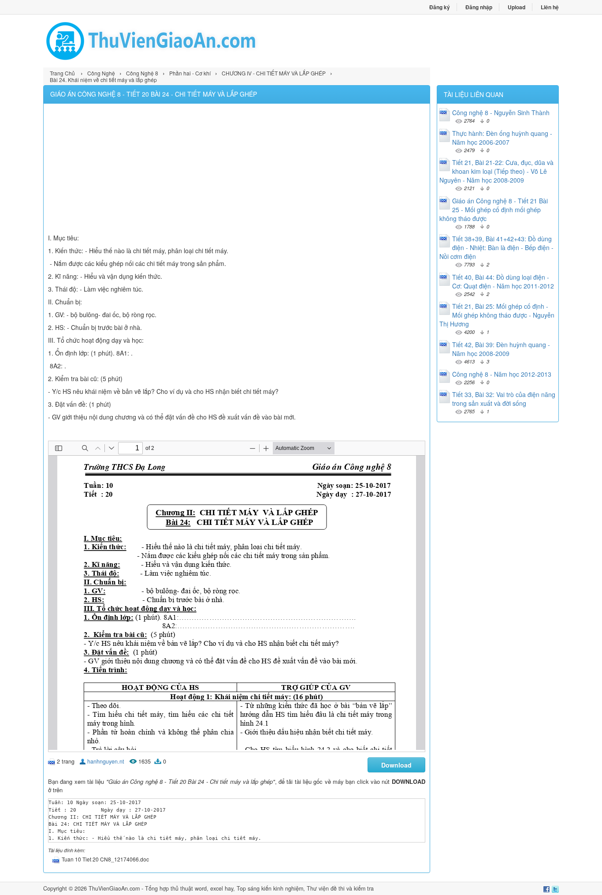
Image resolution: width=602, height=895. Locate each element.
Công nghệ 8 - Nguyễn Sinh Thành (501, 112)
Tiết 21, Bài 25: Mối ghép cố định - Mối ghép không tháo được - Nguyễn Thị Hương (496, 315)
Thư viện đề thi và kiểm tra (340, 888)
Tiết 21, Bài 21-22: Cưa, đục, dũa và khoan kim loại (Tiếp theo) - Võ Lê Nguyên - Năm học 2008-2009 (496, 171)
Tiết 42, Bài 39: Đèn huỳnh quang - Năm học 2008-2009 (501, 349)
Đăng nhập (478, 7)
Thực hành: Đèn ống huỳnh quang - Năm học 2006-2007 (502, 137)
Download (396, 764)
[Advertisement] (236, 170)
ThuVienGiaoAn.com (114, 888)
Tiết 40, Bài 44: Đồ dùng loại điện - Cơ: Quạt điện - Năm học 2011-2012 (503, 281)
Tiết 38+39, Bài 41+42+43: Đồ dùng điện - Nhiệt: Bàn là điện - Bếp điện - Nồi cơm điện (496, 247)
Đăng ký (439, 7)
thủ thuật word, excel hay (202, 888)
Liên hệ (550, 7)
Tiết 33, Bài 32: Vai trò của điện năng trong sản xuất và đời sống (503, 399)
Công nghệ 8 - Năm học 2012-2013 (501, 374)
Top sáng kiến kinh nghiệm (270, 888)
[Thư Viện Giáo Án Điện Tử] (172, 41)
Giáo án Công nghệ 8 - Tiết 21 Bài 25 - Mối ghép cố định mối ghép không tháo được (493, 209)
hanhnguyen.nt (105, 761)
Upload (516, 7)
